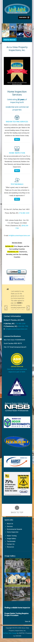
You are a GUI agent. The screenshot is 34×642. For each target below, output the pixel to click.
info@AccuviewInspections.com (19, 235)
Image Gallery (11, 538)
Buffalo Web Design (10, 633)
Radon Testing (12, 536)
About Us (10, 524)
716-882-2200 (20, 323)
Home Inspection (17, 153)
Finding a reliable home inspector (17, 607)
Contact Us (10, 544)
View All (27, 621)
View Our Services (9, 39)
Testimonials (17, 184)
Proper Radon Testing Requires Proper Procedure (17, 614)
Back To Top (17, 512)
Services (10, 526)
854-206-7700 (23, 326)
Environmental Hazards (14, 529)
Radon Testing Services (17, 121)
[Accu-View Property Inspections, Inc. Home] (17, 8)
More (17, 139)
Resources (10, 547)
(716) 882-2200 (24, 213)
